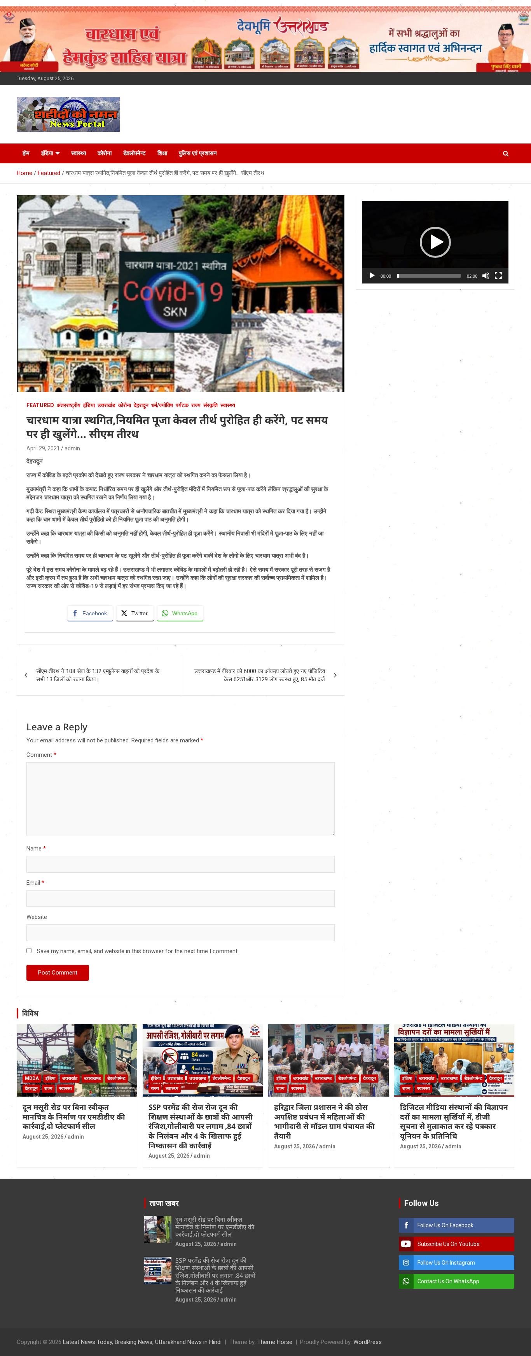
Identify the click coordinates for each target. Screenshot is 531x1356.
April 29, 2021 (43, 448)
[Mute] (486, 276)
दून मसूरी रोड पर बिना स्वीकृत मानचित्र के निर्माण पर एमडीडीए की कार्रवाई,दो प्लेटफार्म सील (74, 1116)
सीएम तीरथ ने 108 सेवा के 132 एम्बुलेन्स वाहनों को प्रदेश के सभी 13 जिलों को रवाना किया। (97, 675)
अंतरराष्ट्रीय (68, 405)
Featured (40, 405)
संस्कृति (210, 405)
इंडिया (47, 153)
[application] (435, 242)
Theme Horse (274, 1342)
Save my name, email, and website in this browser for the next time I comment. (138, 951)
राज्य (196, 405)
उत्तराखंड (106, 405)
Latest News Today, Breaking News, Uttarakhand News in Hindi (142, 1342)
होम (26, 153)
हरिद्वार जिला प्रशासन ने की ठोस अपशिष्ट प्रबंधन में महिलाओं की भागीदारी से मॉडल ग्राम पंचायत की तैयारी (324, 1121)
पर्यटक (182, 405)
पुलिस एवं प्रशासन (198, 153)
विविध (30, 1013)
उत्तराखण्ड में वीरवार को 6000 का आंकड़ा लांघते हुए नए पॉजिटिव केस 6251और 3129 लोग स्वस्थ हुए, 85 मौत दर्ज (259, 675)
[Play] (372, 276)
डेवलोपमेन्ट (134, 153)
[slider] (429, 276)
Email (35, 882)
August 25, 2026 (43, 1137)
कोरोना (105, 153)
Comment (41, 754)
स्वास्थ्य (78, 153)
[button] (435, 242)
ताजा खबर (164, 1203)
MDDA (32, 1078)
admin (72, 448)
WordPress (367, 1342)
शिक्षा (162, 153)
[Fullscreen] (498, 276)
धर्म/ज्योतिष (162, 405)
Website (36, 916)
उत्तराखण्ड (92, 1078)
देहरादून (141, 405)
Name (36, 848)
